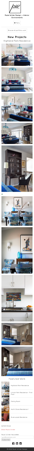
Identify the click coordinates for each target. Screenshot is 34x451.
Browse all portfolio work (17, 30)
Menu (17, 23)
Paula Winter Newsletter (10, 434)
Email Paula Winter (8, 429)
